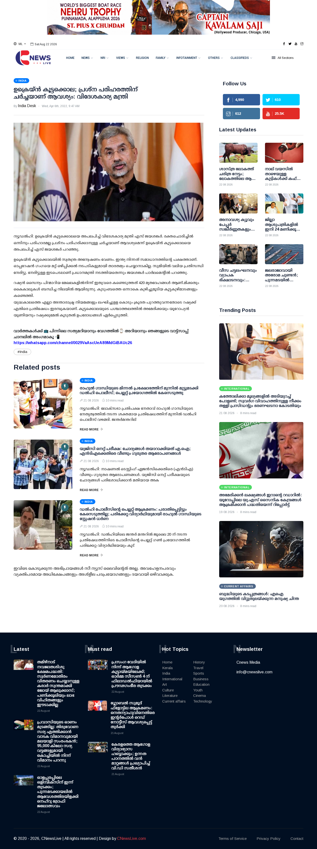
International (172, 679)
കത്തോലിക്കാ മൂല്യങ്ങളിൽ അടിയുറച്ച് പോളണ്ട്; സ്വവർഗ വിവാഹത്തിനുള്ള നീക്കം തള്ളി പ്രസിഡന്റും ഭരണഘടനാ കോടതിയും (260, 401)
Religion (142, 58)
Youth (198, 690)
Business (201, 679)
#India (22, 352)
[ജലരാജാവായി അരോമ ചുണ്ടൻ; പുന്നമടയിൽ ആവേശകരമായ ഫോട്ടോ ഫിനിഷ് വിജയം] (284, 254)
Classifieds (240, 58)
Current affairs (174, 701)
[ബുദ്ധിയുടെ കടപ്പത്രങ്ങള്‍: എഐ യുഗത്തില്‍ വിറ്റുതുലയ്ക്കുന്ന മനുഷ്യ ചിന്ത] (261, 549)
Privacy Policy (269, 838)
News (85, 58)
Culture (168, 690)
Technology (202, 701)
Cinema (199, 695)
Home (70, 58)
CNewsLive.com (131, 838)
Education (201, 684)
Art (164, 684)
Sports (198, 673)
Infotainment (186, 58)
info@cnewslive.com (254, 672)
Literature (170, 695)
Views (120, 58)
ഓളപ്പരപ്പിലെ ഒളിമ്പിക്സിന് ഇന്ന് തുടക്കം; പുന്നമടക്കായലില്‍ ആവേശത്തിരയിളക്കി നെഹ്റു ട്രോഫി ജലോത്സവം (58, 791)
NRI (103, 58)
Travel (198, 668)
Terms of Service (232, 838)
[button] (20, 44)
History (199, 662)
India (166, 673)
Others (214, 58)
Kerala (167, 668)
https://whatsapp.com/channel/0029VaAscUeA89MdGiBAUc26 (73, 343)
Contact (297, 838)
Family (160, 58)
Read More (89, 429)
